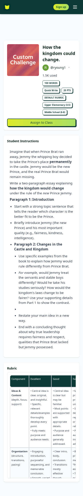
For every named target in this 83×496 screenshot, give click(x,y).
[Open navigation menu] (75, 7)
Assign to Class (41, 122)
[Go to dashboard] (7, 7)
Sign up (61, 7)
